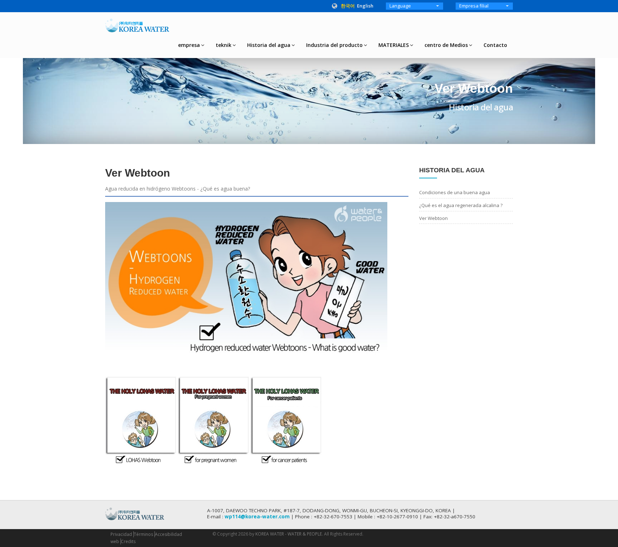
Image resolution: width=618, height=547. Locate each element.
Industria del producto (334, 45)
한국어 (348, 6)
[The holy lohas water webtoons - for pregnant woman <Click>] (213, 419)
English (365, 6)
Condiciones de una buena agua (454, 192)
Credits (128, 541)
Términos (143, 534)
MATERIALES (393, 45)
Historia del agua (268, 45)
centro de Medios (446, 45)
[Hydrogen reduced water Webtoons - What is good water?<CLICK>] (246, 278)
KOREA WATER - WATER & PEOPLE (288, 534)
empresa (189, 45)
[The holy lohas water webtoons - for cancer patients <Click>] (286, 419)
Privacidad (121, 534)
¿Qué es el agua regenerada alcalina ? (460, 205)
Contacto (495, 45)
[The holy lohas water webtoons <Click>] (141, 419)
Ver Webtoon (433, 218)
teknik (223, 45)
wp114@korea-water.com (257, 516)
